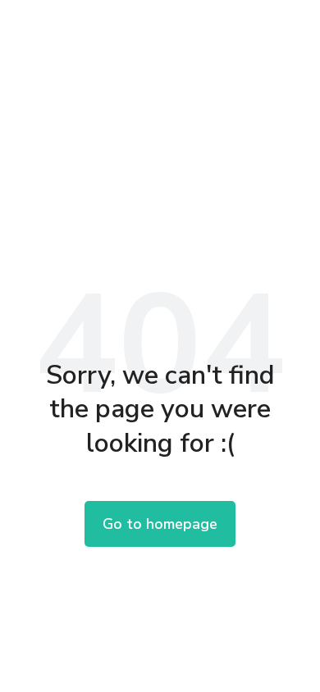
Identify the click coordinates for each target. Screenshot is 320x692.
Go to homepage (160, 524)
